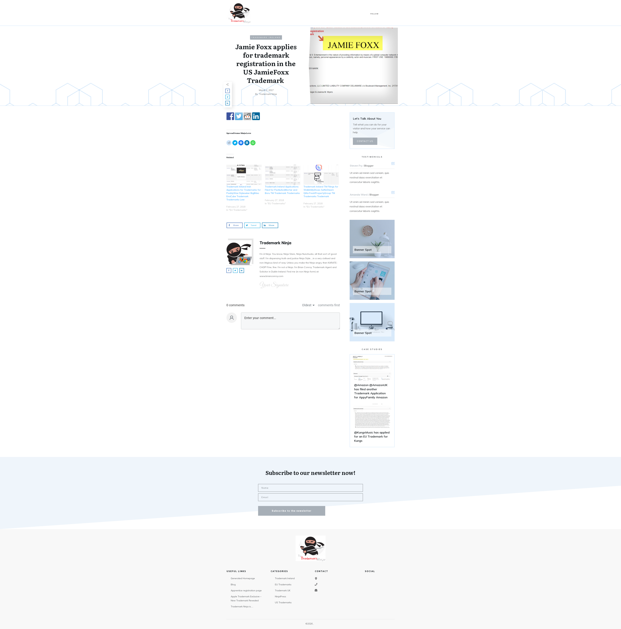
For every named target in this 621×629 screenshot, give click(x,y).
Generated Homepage (243, 578)
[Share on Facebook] (230, 116)
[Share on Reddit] (247, 116)
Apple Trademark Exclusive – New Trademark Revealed (246, 598)
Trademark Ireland (266, 37)
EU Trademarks (283, 584)
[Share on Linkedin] (256, 116)
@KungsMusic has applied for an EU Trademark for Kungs (372, 424)
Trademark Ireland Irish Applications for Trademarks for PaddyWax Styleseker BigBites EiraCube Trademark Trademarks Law (243, 193)
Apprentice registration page (246, 590)
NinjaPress (280, 596)
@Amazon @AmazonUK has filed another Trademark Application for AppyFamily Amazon (372, 379)
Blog (233, 584)
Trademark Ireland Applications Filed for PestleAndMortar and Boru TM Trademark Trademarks (282, 190)
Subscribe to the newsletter (291, 511)
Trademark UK (282, 590)
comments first (329, 305)
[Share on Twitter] (239, 116)
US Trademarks (283, 602)
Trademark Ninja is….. (242, 606)
